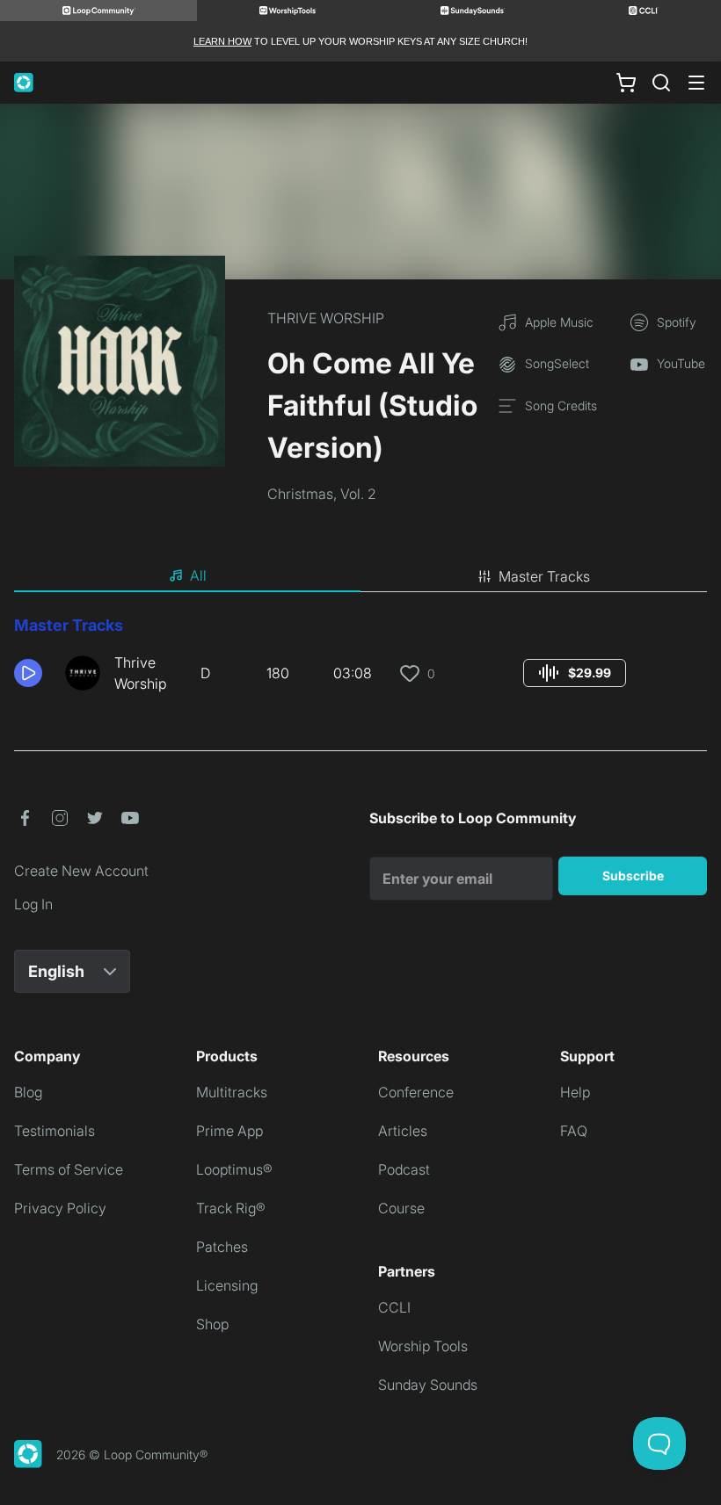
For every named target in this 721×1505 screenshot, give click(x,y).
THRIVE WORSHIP (325, 318)
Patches (222, 1246)
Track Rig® (231, 1208)
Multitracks (231, 1092)
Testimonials (54, 1131)
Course (401, 1208)
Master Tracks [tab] (544, 576)
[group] (574, 673)
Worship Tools (423, 1346)
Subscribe (633, 875)
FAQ (573, 1131)
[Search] (661, 82)
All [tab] (198, 575)
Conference (416, 1092)
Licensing (227, 1285)
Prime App (229, 1131)
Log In (33, 904)
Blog (28, 1092)
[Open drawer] (696, 82)
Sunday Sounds (427, 1384)
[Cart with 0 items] (626, 82)
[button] (32, 673)
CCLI (394, 1307)
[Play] (28, 673)
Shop (212, 1324)
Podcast (404, 1169)
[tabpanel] (360, 660)
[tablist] (360, 576)
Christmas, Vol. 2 (321, 494)
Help (575, 1092)
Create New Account (81, 870)
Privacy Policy (60, 1208)
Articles (402, 1131)
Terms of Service (68, 1169)
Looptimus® (234, 1169)
